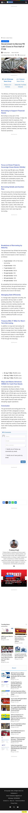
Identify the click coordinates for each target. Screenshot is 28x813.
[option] (14, 578)
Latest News (9, 37)
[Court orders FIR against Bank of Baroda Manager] (5, 701)
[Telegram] (15, 502)
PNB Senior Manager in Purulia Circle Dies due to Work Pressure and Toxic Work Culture (7, 657)
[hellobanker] (10, 2)
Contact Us (6, 800)
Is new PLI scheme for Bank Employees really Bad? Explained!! (21, 655)
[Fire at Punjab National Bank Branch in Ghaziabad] (5, 726)
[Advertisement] (14, 21)
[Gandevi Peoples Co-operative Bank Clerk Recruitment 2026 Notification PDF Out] (5, 684)
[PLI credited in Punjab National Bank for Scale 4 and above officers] (21, 631)
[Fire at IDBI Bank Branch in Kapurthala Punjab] (5, 733)
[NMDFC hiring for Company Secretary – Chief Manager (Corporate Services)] (5, 740)
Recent (14, 668)
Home (3, 37)
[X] (7, 502)
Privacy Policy (14, 803)
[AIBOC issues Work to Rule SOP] (7, 631)
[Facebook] (4, 502)
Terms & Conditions (20, 800)
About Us (12, 800)
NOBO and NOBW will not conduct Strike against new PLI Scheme (13, 582)
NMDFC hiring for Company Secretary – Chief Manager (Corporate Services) (18, 739)
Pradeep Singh (6, 52)
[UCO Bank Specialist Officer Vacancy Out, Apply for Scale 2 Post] (5, 693)
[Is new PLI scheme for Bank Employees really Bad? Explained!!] (21, 649)
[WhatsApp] (12, 502)
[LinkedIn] (9, 502)
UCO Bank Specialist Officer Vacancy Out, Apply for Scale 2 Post (18, 693)
